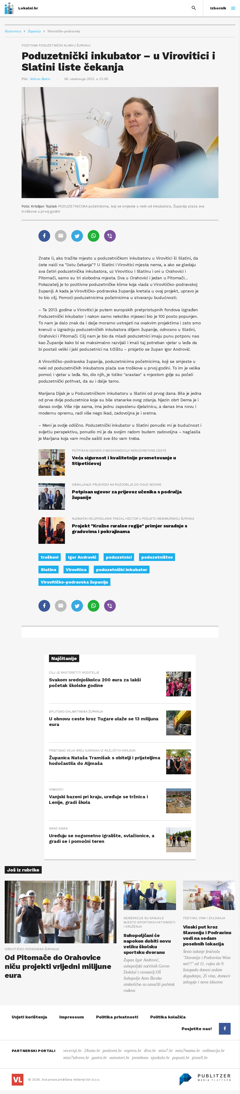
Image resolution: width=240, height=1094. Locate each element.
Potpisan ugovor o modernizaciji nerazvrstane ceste (119, 450)
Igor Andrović (82, 557)
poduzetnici (119, 557)
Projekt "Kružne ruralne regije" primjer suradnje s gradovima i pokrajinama (129, 528)
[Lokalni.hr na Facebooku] (225, 1029)
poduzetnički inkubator (121, 569)
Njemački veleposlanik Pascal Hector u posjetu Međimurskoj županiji (133, 518)
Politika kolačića (168, 1016)
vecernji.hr (72, 1050)
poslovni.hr (112, 1050)
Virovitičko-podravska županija (74, 582)
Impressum (71, 1016)
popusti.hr (181, 1057)
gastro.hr (99, 1057)
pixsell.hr (200, 1057)
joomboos (140, 1057)
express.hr (133, 1050)
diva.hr (150, 1050)
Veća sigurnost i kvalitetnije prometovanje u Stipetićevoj (124, 460)
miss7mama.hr (187, 1050)
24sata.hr (92, 1050)
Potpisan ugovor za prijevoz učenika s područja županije (127, 494)
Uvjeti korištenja (29, 1016)
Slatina (48, 569)
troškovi (49, 557)
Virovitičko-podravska (63, 31)
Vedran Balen (40, 79)
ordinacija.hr (213, 1050)
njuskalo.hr (160, 1057)
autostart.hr (119, 1057)
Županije (34, 31)
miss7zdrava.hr (76, 1057)
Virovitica (76, 569)
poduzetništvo (157, 557)
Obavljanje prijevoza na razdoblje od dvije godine (116, 484)
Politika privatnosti (117, 1016)
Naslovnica (13, 31)
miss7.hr (165, 1050)
